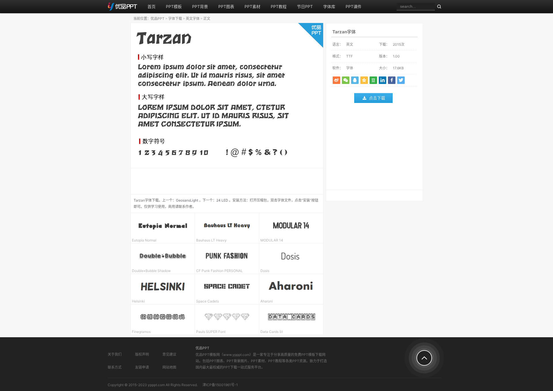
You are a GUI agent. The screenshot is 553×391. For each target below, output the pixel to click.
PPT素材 (252, 6)
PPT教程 (279, 6)
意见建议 (169, 354)
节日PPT (305, 6)
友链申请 (142, 367)
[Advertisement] (374, 148)
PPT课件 (353, 6)
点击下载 (377, 97)
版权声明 (142, 354)
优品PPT (157, 18)
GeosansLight (187, 200)
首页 (151, 6)
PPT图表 (226, 6)
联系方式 (115, 367)
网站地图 (169, 367)
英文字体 (193, 18)
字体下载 (175, 18)
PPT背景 (200, 6)
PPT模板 (174, 6)
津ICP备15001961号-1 (220, 385)
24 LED (222, 200)
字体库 (329, 6)
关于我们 (115, 354)
